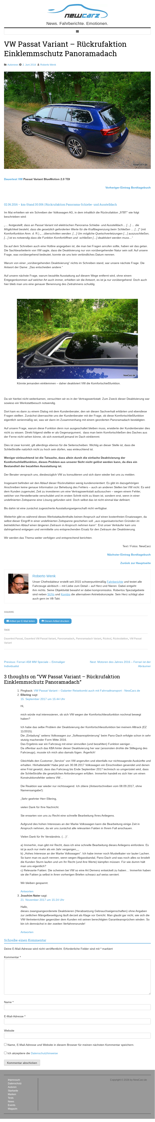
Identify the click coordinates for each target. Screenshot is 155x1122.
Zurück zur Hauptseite (135, 563)
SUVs (50, 594)
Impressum (14, 1079)
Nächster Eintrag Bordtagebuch (129, 554)
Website (9, 1030)
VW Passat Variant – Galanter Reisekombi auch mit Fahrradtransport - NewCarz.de (87, 690)
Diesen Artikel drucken (56, 621)
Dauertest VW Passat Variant (40, 638)
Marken (12, 1094)
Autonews (12, 64)
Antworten (27, 891)
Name (9, 1002)
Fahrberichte (115, 581)
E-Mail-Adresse (14, 1016)
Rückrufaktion (120, 638)
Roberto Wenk (48, 64)
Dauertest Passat (13, 638)
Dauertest (10, 179)
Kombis (65, 594)
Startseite (13, 1090)
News (11, 1101)
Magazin (12, 1108)
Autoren (12, 1087)
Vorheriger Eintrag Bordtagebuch (128, 187)
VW (20, 179)
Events (11, 1105)
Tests (11, 1098)
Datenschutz (15, 1083)
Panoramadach (65, 638)
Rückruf (107, 638)
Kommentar (12, 957)
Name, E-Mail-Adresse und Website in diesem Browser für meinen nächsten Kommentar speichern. (70, 1044)
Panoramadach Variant (88, 638)
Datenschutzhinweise (44, 1053)
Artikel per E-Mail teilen (22, 621)
